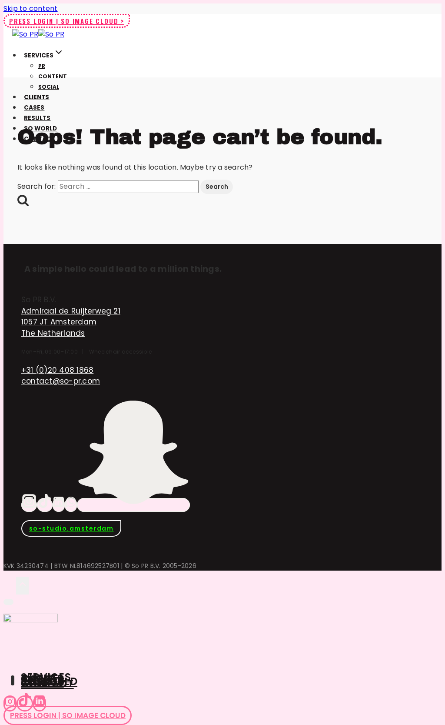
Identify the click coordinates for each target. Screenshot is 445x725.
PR (41, 66)
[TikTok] (45, 505)
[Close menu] (8, 602)
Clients (36, 97)
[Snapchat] (133, 505)
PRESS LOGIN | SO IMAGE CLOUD (68, 715)
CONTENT (52, 76)
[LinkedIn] (59, 505)
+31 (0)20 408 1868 (57, 370)
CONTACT (47, 683)
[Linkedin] (39, 703)
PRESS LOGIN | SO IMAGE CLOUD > (66, 21)
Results (37, 118)
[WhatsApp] (71, 505)
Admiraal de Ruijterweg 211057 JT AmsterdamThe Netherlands (70, 322)
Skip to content (30, 8)
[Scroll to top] (9, 585)
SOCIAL (48, 86)
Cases (34, 108)
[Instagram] (29, 505)
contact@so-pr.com (60, 381)
